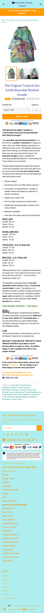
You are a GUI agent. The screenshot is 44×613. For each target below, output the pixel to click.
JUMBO (5, 494)
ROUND (5, 475)
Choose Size (6, 105)
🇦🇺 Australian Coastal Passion (22, 4)
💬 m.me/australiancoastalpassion (17, 375)
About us (6, 591)
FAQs (4, 583)
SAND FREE (7, 486)
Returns (5, 587)
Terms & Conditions (10, 598)
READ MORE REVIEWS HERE (13, 463)
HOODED (6, 482)
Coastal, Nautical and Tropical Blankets (23, 392)
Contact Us (14, 365)
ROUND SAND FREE (10, 490)
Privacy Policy (8, 594)
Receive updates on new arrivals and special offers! (20, 421)
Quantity (35, 105)
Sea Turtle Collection (21, 395)
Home (3, 20)
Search (5, 576)
